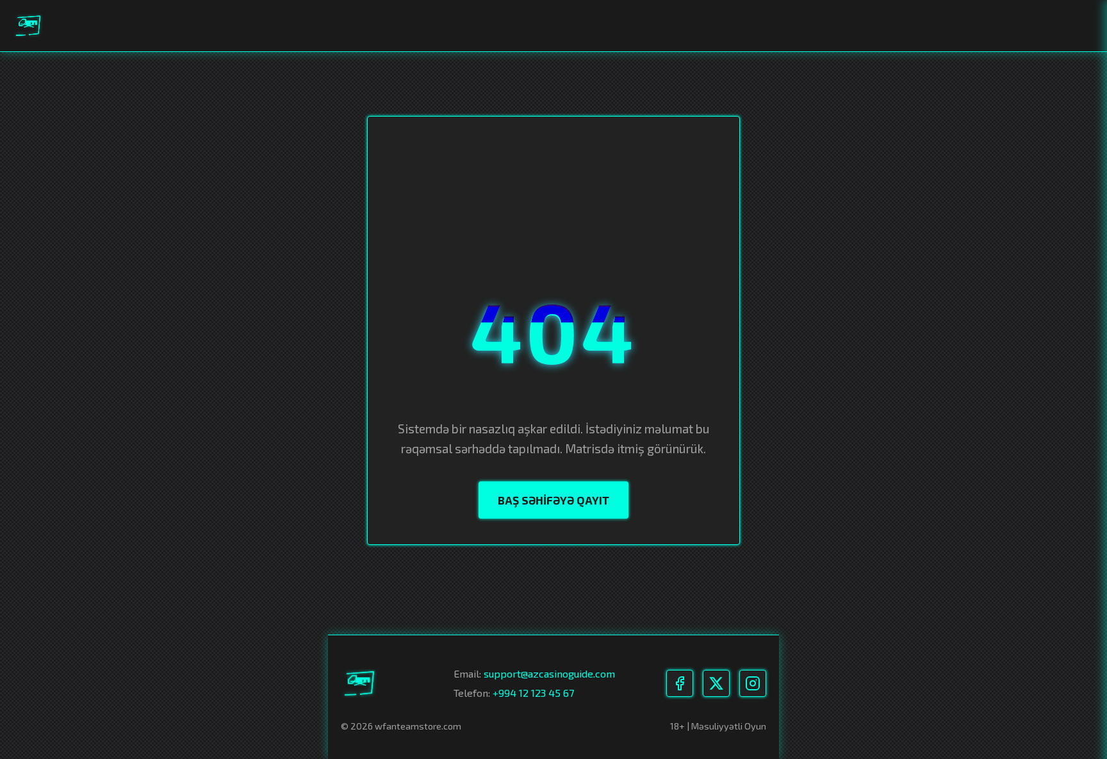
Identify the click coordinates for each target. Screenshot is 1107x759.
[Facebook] (679, 683)
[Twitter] (716, 683)
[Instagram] (752, 683)
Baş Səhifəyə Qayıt (553, 500)
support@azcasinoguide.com (549, 673)
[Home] (29, 25)
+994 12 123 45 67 (533, 693)
